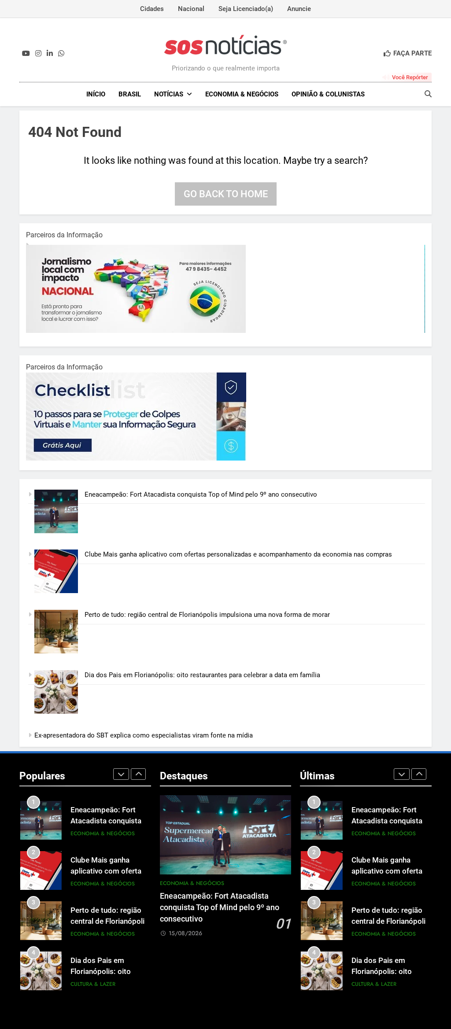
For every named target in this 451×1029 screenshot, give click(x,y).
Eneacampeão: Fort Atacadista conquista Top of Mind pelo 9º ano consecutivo (201, 494)
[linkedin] (49, 53)
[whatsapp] (61, 53)
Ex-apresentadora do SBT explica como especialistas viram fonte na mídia (143, 735)
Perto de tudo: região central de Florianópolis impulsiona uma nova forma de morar (207, 615)
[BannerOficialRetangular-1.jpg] (136, 458)
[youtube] (26, 53)
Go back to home (226, 193)
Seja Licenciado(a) (245, 9)
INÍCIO (95, 94)
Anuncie (299, 9)
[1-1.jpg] (136, 331)
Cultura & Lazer (92, 984)
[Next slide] (138, 774)
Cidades (152, 9)
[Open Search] (428, 93)
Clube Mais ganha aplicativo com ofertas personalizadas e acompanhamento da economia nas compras (238, 554)
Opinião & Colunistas (328, 94)
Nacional (191, 9)
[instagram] (38, 53)
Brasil (129, 94)
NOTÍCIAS (168, 94)
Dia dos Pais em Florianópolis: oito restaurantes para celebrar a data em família (202, 675)
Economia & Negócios (241, 94)
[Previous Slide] (121, 774)
